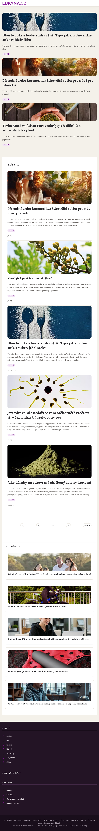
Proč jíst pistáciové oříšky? (29, 278)
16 (68, 525)
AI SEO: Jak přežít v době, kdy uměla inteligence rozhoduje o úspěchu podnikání (47, 704)
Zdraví (6, 54)
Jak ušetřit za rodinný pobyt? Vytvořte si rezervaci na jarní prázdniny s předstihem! (49, 574)
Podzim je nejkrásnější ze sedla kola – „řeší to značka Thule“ (37, 606)
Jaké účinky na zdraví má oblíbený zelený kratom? (49, 482)
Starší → (87, 525)
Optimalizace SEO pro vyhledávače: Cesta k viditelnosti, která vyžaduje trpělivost (48, 639)
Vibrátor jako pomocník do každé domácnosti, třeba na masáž (39, 671)
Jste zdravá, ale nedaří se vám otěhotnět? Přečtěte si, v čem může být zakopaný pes (48, 415)
